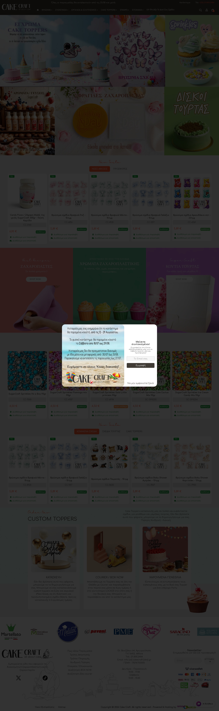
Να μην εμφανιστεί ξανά (140, 383)
